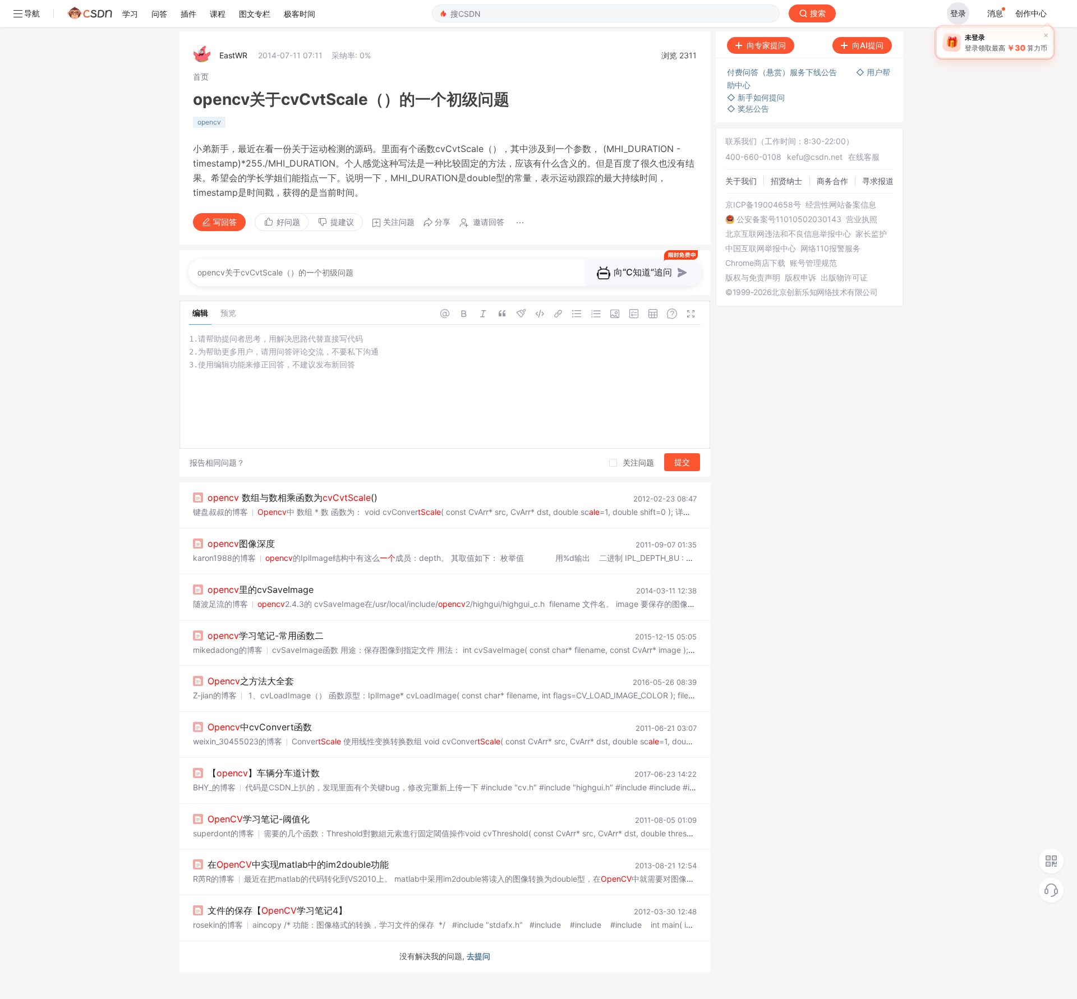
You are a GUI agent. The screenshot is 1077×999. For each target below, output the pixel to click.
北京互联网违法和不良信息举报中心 (788, 233)
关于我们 (741, 181)
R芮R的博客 (213, 878)
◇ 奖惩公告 (748, 108)
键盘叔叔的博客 (220, 512)
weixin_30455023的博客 (237, 741)
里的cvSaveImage (261, 589)
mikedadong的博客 (228, 650)
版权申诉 (800, 277)
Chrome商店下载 (755, 263)
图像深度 (241, 543)
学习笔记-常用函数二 (266, 635)
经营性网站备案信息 (841, 204)
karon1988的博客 (224, 558)
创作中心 (1031, 13)
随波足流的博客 (220, 604)
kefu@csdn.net (815, 157)
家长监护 (871, 233)
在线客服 (864, 157)
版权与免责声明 (752, 277)
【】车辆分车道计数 (264, 773)
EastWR (233, 55)
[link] (201, 76)
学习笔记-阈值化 (259, 819)
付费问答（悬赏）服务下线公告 (783, 72)
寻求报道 (878, 181)
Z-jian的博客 (215, 695)
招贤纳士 (786, 181)
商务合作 (832, 181)
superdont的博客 (223, 833)
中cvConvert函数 (260, 727)
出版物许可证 (844, 277)
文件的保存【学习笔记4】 (277, 910)
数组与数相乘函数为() (293, 497)
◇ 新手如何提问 (756, 97)
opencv (209, 122)
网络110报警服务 (830, 248)
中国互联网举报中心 (760, 248)
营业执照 (861, 219)
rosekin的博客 (218, 924)
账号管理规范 (813, 263)
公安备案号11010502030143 (789, 219)
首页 (201, 76)
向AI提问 (867, 45)
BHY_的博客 (214, 787)
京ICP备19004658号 (763, 204)
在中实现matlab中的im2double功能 (298, 864)
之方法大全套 (251, 681)
